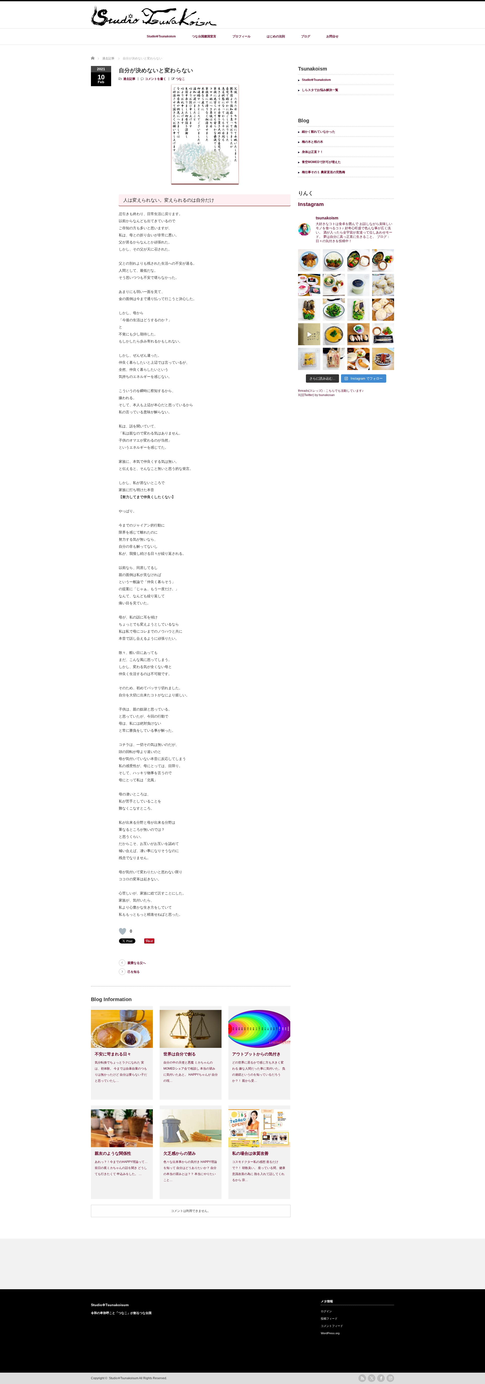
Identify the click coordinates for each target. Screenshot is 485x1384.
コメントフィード (332, 1325)
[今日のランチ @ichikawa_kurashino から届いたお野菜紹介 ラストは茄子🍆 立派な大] (309, 260)
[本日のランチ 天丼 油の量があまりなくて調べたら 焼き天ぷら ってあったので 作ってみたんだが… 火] (358, 309)
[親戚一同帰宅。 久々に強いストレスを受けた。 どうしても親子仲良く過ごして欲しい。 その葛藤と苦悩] (309, 359)
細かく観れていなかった (318, 131)
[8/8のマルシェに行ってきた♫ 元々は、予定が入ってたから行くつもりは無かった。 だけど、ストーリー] (334, 359)
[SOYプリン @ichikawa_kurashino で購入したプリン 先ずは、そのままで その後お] (358, 285)
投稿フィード (329, 1318)
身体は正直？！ (312, 152)
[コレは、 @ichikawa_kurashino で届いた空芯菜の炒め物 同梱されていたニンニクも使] (334, 309)
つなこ (180, 79)
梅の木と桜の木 (312, 142)
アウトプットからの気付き (256, 1054)
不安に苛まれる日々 (113, 1054)
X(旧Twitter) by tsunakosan (316, 395)
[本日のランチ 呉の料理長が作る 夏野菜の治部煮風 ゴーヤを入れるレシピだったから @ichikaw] (358, 260)
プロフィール (241, 36)
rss (362, 1378)
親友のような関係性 (113, 1153)
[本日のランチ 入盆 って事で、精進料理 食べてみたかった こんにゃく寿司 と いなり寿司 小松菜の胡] (358, 334)
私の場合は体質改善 (250, 1153)
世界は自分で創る (179, 1054)
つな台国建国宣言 (204, 36)
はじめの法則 (276, 36)
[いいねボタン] (122, 931)
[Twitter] (371, 1378)
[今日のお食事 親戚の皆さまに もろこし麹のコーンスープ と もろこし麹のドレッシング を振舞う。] (358, 359)
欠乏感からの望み (179, 1153)
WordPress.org (330, 1333)
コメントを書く (155, 79)
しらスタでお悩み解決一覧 (320, 90)
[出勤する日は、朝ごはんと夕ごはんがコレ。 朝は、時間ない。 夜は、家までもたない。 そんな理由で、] (383, 285)
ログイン (326, 1311)
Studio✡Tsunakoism (161, 36)
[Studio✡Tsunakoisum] (154, 24)
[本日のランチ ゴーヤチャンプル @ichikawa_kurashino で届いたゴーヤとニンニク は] (383, 260)
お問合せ (332, 36)
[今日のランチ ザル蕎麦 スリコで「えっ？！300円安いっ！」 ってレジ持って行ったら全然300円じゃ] (334, 285)
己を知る (134, 972)
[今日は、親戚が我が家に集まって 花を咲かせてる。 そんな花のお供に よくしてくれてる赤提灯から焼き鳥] (383, 359)
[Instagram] (390, 1378)
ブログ (305, 36)
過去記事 (129, 79)
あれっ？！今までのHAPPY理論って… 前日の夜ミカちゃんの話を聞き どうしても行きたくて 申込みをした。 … (121, 1168)
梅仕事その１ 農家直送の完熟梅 (323, 172)
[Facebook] (381, 1378)
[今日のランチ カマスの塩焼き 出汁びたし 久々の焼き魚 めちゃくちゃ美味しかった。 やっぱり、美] (383, 334)
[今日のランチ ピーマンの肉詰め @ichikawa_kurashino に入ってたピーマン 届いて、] (334, 260)
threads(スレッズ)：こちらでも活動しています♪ (330, 391)
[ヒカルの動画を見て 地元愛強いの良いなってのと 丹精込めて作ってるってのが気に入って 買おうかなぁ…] (309, 334)
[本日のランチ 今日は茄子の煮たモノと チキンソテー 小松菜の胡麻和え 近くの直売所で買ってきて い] (309, 309)
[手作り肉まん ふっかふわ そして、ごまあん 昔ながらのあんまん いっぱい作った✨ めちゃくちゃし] (383, 309)
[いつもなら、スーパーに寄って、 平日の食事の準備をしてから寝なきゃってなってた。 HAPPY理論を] (309, 285)
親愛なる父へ (137, 963)
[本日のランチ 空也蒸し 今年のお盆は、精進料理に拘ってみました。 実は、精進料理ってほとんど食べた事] (334, 334)
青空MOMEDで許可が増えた (321, 162)
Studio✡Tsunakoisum (110, 1305)
